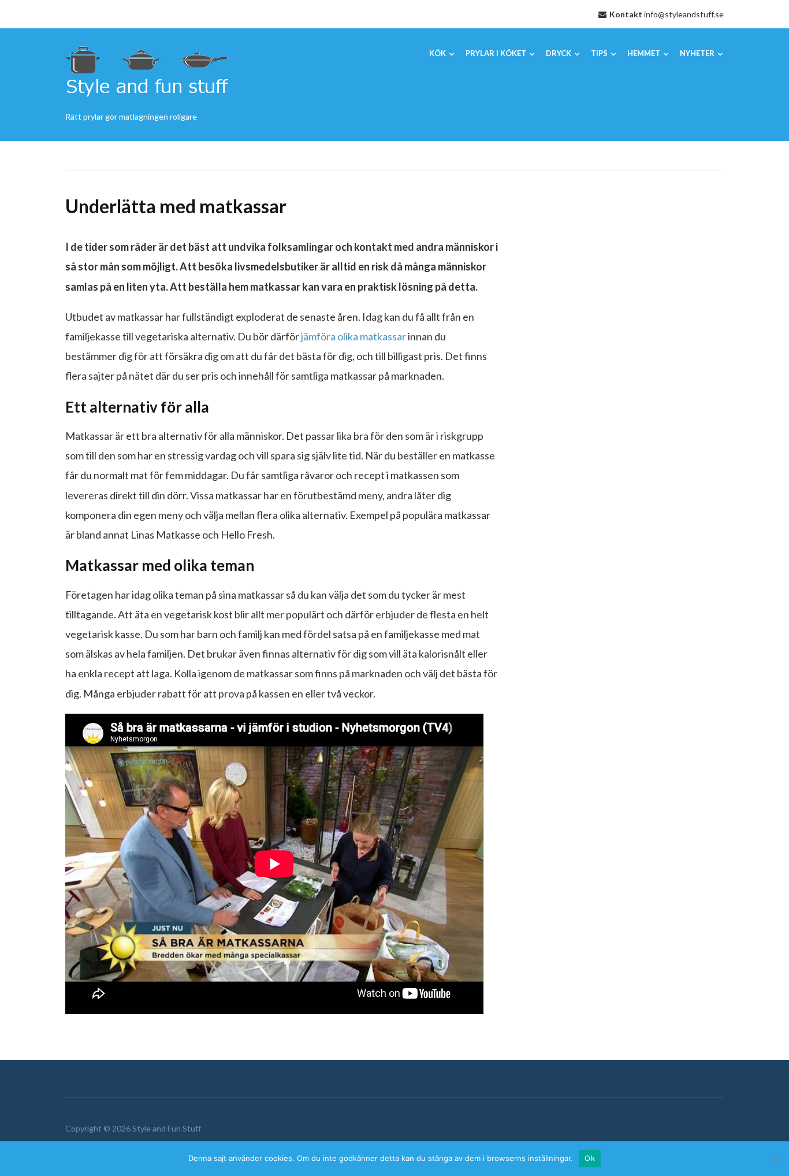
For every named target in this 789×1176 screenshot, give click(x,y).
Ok (590, 1158)
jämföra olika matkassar (353, 336)
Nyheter (697, 53)
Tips (599, 53)
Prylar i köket (496, 53)
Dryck (558, 53)
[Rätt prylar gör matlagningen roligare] (146, 74)
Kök (437, 53)
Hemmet (643, 53)
